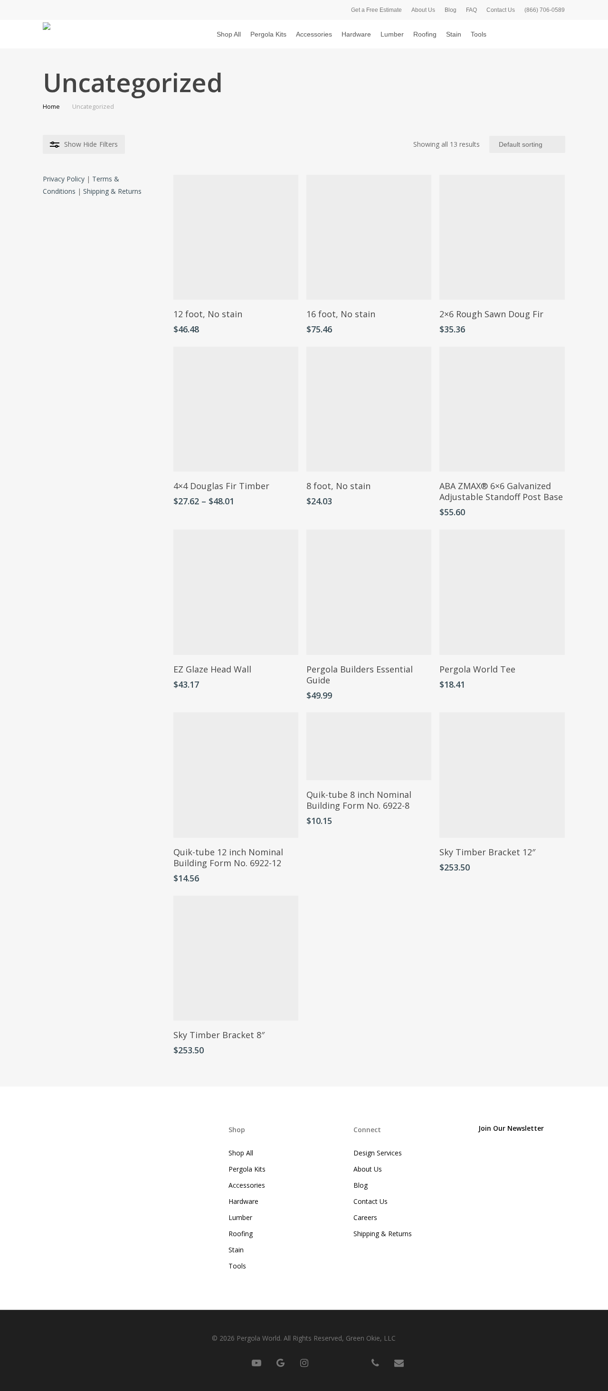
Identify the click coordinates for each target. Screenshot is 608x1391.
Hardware (243, 1201)
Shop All (240, 1152)
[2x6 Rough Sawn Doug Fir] (501, 237)
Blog (360, 1185)
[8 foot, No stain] (368, 409)
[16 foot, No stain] (368, 237)
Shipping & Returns (112, 191)
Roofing (240, 1233)
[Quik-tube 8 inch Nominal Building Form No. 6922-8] (368, 746)
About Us (367, 1168)
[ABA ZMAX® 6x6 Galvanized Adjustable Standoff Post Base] (501, 409)
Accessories (246, 1185)
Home (51, 106)
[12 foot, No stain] (235, 237)
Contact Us (370, 1201)
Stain (236, 1249)
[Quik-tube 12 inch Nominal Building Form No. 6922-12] (235, 774)
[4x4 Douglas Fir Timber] (235, 409)
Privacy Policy (64, 178)
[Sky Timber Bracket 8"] (235, 958)
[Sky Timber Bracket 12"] (501, 774)
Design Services (377, 1152)
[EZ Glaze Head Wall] (235, 592)
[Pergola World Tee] (501, 592)
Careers (365, 1217)
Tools (237, 1265)
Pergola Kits (247, 1168)
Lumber (240, 1217)
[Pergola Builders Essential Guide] (368, 592)
